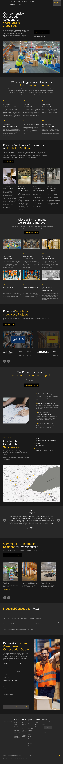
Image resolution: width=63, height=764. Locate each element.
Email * (4, 669)
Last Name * (19, 663)
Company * (5, 674)
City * (4, 686)
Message (5, 691)
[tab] (47, 396)
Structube (24, 724)
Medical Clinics (16, 727)
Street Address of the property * (10, 680)
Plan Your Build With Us (31, 385)
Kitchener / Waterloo (30, 733)
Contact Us (56, 3)
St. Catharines (30, 746)
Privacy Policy (33, 755)
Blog (20, 4)
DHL (22, 722)
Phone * (18, 669)
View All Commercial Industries (12, 555)
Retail (15, 722)
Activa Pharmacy (24, 731)
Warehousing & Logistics (17, 733)
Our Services (8, 161)
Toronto (29, 736)
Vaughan (30, 743)
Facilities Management (17, 737)
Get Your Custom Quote (41, 32)
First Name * (6, 663)
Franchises (16, 730)
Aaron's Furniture (23, 727)
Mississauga (30, 728)
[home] (4, 3)
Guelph (29, 738)
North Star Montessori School (24, 735)
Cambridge (30, 741)
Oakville (30, 726)
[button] (25, 1)
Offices (15, 724)
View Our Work (8, 324)
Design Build (17, 1)
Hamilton (30, 730)
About (11, 1)
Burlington (30, 723)
